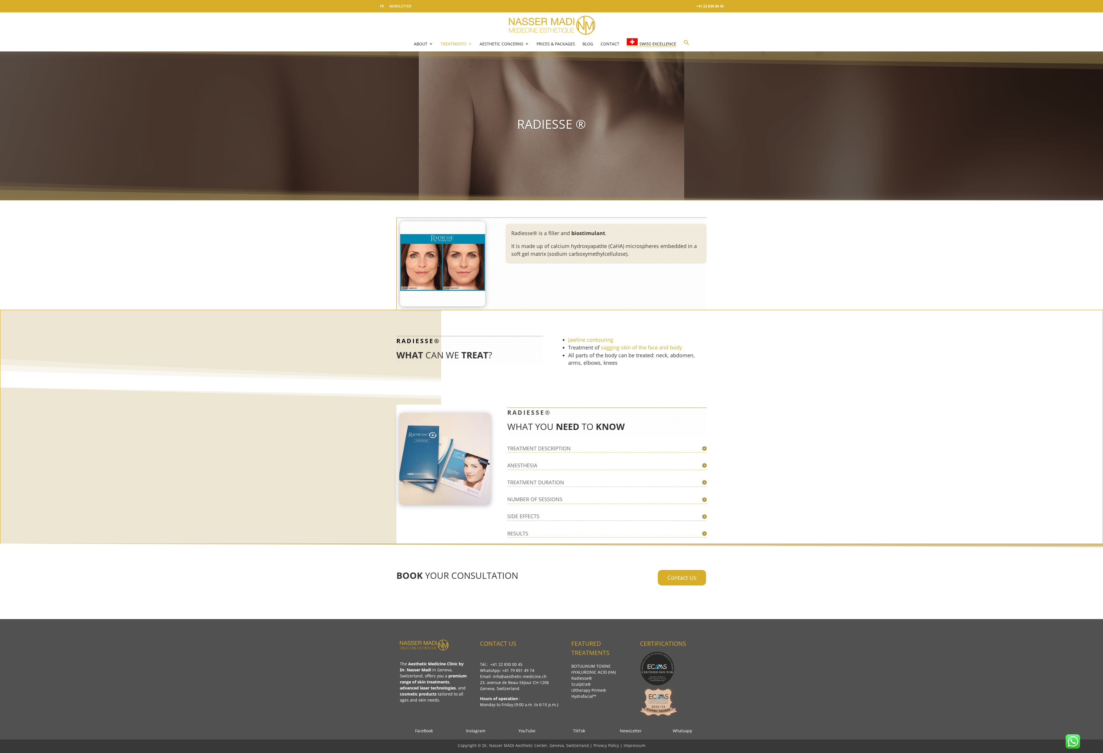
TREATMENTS (453, 44)
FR (382, 6)
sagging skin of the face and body (641, 347)
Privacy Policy (606, 745)
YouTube (526, 730)
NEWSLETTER (400, 6)
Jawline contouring (590, 339)
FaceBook (422, 730)
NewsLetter (629, 730)
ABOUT (420, 44)
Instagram (473, 730)
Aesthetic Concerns (501, 44)
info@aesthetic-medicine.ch (520, 676)
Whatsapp (680, 730)
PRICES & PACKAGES (556, 44)
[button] (686, 45)
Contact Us (682, 577)
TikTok (577, 730)
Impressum (634, 745)
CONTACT (610, 44)
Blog (588, 44)
